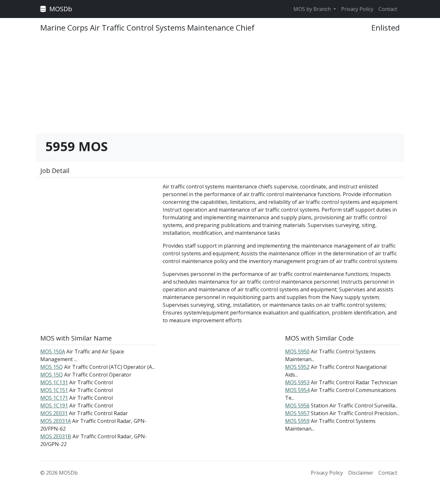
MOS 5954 (297, 390)
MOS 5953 (297, 382)
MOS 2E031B (55, 436)
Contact (387, 9)
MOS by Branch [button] (312, 9)
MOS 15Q (51, 366)
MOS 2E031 (54, 413)
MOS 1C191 (54, 405)
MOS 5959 (297, 420)
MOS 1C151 (54, 390)
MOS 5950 (297, 351)
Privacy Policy (357, 9)
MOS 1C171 (54, 397)
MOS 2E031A (55, 420)
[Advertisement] (220, 86)
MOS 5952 (297, 366)
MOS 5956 (297, 405)
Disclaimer (360, 472)
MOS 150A (52, 351)
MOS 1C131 (54, 382)
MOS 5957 (297, 413)
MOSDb (60, 9)
